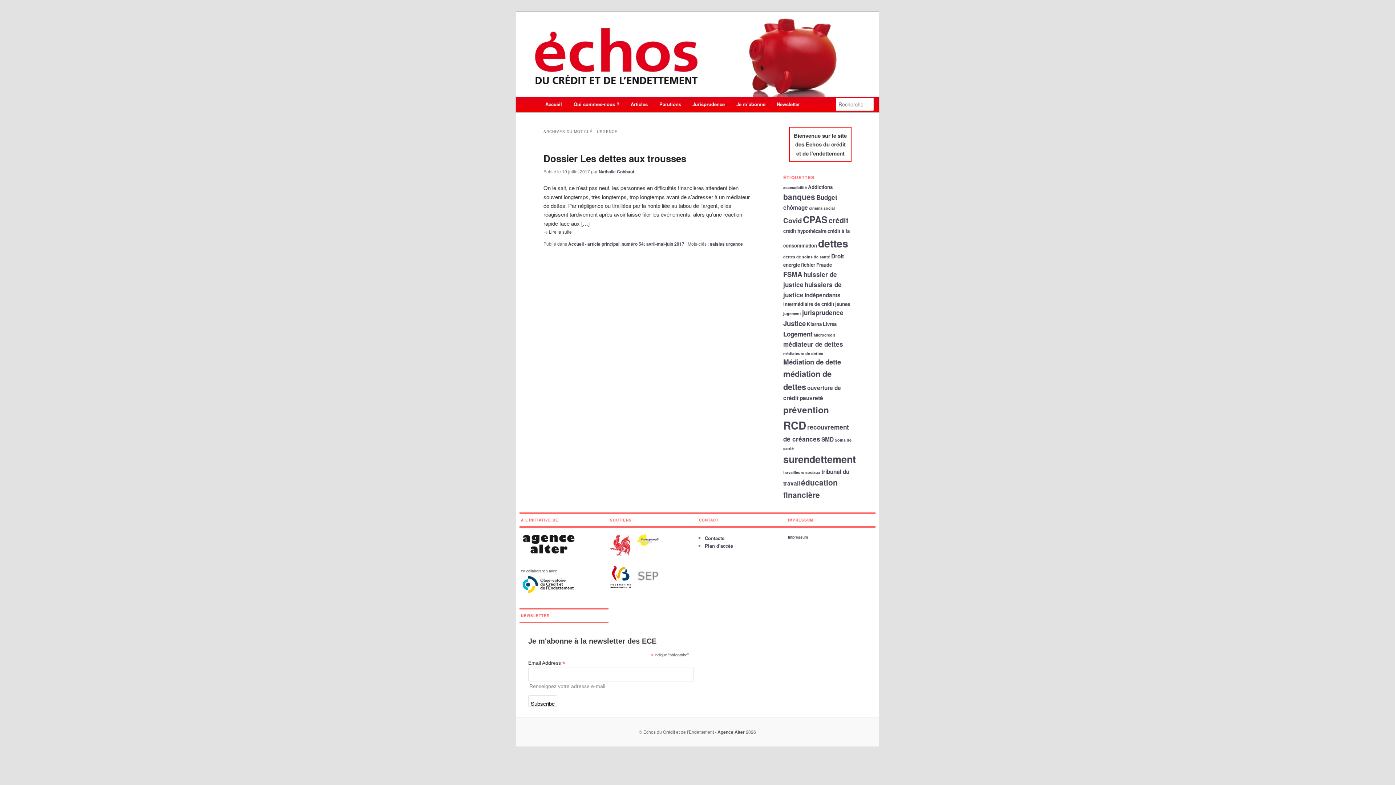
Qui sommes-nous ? (596, 104)
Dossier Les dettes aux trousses (614, 158)
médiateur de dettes (813, 344)
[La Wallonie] (623, 555)
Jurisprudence (708, 104)
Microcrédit (824, 335)
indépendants (823, 295)
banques (799, 197)
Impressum (798, 537)
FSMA (792, 274)
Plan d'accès (719, 545)
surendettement (819, 459)
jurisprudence (823, 312)
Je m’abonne (750, 104)
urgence (734, 244)
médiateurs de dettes (803, 353)
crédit (839, 220)
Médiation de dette (812, 362)
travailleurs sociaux (801, 472)
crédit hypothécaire (804, 231)
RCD (794, 425)
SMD (827, 439)
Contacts (714, 538)
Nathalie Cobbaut (616, 171)
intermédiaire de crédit (808, 304)
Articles (639, 104)
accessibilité (795, 187)
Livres (830, 324)
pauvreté (811, 398)
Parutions (670, 104)
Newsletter (788, 104)
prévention (806, 409)
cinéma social (822, 208)
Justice (794, 323)
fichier (808, 264)
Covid (792, 220)
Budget (826, 197)
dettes (833, 243)
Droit (837, 256)
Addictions (820, 187)
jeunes (842, 304)
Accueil (553, 104)
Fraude (824, 264)
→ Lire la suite (557, 232)
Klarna (814, 324)
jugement (792, 313)
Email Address (546, 663)
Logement (798, 334)
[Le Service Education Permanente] (650, 584)
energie (791, 264)
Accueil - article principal (593, 244)
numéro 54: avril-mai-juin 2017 (653, 244)
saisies (717, 244)
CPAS (815, 219)
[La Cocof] (650, 543)
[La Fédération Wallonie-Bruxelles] (623, 586)
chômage (795, 208)
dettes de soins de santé (806, 256)
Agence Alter (731, 732)
